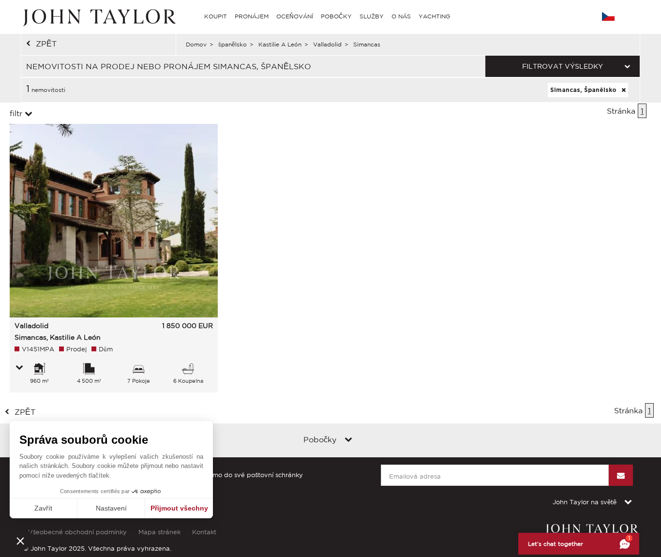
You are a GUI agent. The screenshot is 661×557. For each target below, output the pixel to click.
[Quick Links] (348, 440)
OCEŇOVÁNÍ (294, 16)
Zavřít (43, 508)
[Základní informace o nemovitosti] (19, 368)
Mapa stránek (159, 532)
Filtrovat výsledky (562, 66)
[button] (20, 540)
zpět (46, 43)
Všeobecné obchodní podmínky (77, 532)
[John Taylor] (98, 16)
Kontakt (204, 532)
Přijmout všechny (179, 508)
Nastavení (111, 508)
